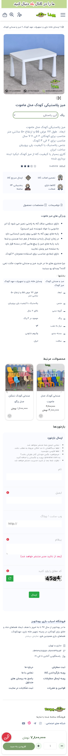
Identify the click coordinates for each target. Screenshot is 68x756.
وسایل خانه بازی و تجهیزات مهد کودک (41, 27)
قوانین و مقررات (56, 688)
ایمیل (59, 492)
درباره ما (29, 667)
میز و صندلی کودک (12, 27)
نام (60, 469)
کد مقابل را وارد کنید (50, 571)
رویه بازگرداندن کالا (54, 672)
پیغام (58, 539)
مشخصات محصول (33, 205)
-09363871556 (40, 651)
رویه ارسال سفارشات (54, 678)
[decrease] (61, 746)
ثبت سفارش (58, 667)
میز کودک (59, 285)
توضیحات (54, 205)
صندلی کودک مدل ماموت (50, 398)
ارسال (34, 594)
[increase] (38, 746)
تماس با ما (27, 672)
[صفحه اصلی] (62, 27)
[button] (7, 392)
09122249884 (54, 651)
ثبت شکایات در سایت (21, 688)
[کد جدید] (9, 578)
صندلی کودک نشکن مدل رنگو (19, 398)
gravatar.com (51, 457)
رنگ (62, 115)
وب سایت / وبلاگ (51, 516)
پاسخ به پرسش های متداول (22, 680)
